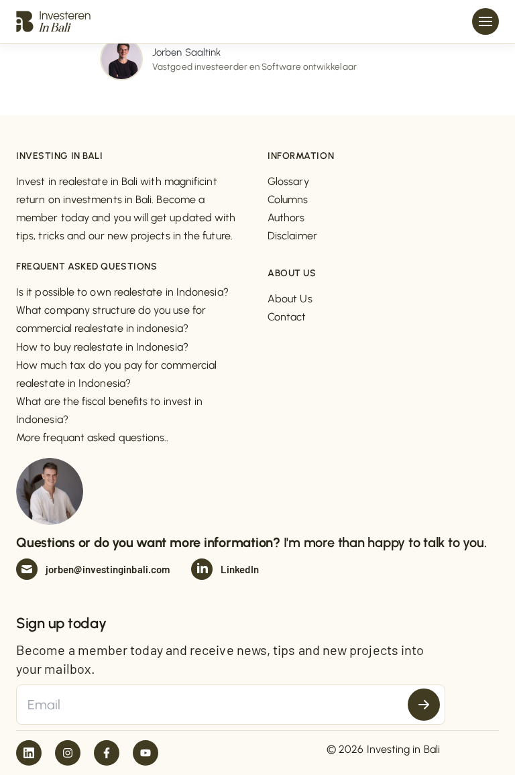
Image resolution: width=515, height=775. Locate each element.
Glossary (288, 181)
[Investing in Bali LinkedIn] (29, 753)
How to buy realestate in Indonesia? (102, 347)
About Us (290, 298)
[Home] (53, 20)
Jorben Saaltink (186, 52)
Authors (286, 217)
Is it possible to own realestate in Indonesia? (122, 292)
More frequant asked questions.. (92, 437)
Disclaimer (292, 235)
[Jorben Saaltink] (121, 58)
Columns (288, 199)
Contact (287, 316)
